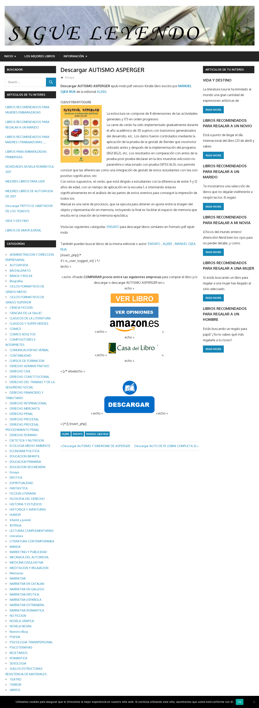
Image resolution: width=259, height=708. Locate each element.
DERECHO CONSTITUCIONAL (30, 377)
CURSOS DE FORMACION (27, 361)
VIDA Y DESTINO (17, 221)
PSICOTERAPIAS (21, 647)
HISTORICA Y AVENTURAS (28, 509)
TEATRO (15, 679)
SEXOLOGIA (18, 663)
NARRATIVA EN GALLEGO (27, 589)
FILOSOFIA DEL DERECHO (27, 499)
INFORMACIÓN (74, 56)
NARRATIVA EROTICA (24, 594)
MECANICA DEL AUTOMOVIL (29, 557)
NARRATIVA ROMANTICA (27, 610)
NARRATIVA (18, 578)
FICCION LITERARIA (23, 493)
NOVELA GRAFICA (22, 621)
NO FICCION (18, 616)
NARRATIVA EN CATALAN (27, 584)
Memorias (16, 573)
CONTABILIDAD (20, 355)
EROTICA (16, 477)
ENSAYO (113, 227)
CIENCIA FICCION (21, 307)
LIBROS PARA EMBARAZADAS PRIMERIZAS (26, 154)
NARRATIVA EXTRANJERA (27, 605)
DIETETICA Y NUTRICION (27, 440)
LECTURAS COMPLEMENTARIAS (32, 531)
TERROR (15, 685)
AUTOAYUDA (19, 265)
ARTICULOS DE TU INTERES (224, 69)
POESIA (15, 637)
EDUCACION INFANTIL (25, 456)
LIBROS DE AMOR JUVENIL (23, 230)
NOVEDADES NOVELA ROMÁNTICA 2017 (29, 169)
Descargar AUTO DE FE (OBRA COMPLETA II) (165, 446)
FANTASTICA (19, 488)
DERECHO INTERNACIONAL (28, 403)
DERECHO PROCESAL (24, 419)
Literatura (16, 536)
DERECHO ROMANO (23, 435)
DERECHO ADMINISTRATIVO (29, 366)
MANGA (15, 547)
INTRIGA (15, 525)
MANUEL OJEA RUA (97, 434)
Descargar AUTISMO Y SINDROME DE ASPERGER (96, 446)
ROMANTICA (18, 658)
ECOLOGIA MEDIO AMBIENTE (30, 446)
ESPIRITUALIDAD (21, 483)
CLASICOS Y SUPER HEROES (29, 323)
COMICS (15, 329)
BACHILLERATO (20, 270)
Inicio (8, 56)
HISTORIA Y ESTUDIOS (26, 504)
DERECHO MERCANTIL (25, 408)
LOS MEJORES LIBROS (39, 56)
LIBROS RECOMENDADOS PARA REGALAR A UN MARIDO (27, 124)
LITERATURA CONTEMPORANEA (32, 541)
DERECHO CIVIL (20, 371)
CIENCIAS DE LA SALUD (26, 313)
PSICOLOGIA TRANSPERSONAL (31, 642)
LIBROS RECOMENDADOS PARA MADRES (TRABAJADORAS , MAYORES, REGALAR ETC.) (27, 140)
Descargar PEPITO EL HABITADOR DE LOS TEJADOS (29, 208)
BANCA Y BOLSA (21, 276)
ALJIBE (101, 92)
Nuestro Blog (19, 632)
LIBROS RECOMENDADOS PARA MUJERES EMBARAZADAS (27, 109)
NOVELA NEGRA (21, 626)
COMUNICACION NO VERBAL (29, 350)
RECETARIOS (19, 653)
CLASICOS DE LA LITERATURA (30, 318)
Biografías (16, 281)
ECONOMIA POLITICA (24, 451)
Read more (213, 109)
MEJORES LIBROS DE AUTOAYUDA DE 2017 (29, 193)
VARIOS (15, 690)
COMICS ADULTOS (23, 334)
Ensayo (69, 77)
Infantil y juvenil (20, 520)
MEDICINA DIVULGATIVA (26, 562)
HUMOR (15, 515)
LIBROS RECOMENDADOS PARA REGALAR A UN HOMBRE (225, 314)
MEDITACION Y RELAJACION (29, 568)
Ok (239, 701)
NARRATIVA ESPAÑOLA (25, 600)
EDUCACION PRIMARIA (25, 462)
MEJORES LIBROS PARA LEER (25, 181)
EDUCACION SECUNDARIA (28, 467)
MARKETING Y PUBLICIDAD (28, 552)
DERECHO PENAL (21, 414)
